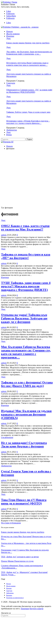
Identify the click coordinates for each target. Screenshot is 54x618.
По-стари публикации (11, 523)
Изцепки (10, 36)
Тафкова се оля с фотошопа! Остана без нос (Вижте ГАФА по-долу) (27, 384)
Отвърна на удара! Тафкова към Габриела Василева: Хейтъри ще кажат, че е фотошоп (24, 318)
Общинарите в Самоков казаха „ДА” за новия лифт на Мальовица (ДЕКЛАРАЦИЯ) (29, 91)
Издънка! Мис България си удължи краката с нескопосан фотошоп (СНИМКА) (26, 414)
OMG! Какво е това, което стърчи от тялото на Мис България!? (25, 227)
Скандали (10, 83)
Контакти (9, 595)
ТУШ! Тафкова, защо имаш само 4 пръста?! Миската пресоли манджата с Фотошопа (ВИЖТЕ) (25, 286)
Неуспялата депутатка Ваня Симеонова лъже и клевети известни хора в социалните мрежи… (27, 64)
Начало (9, 31)
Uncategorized (7, 437)
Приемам (25, 608)
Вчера (9, 135)
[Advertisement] (27, 178)
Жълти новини (13, 34)
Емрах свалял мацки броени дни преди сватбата (27, 43)
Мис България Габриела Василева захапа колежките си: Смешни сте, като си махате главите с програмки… (26, 352)
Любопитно (11, 130)
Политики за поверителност (15, 597)
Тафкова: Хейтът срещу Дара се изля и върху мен (28, 112)
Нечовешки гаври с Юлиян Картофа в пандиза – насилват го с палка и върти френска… (28, 122)
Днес (8, 38)
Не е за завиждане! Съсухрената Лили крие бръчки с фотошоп (24, 444)
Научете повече (36, 608)
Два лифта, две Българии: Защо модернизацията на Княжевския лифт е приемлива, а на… (29, 53)
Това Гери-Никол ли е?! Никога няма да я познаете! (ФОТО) (23, 501)
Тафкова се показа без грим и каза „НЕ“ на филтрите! (25, 256)
